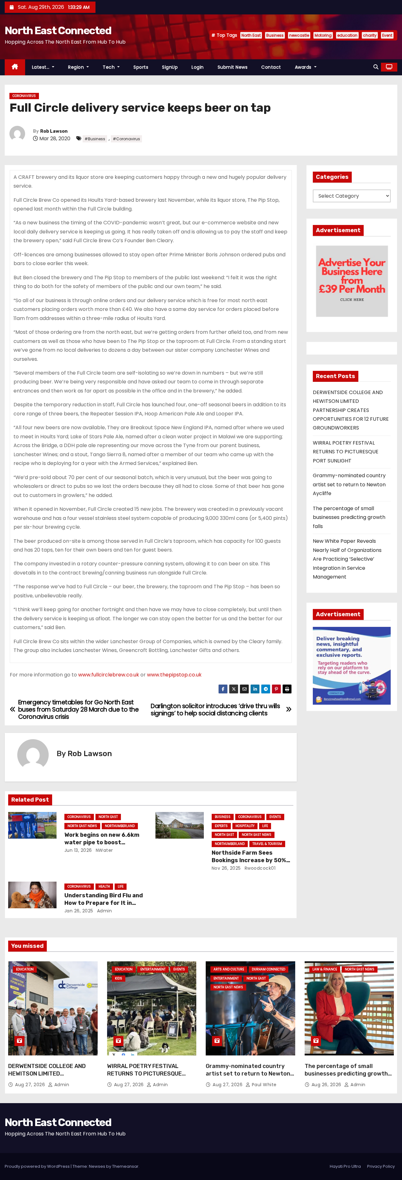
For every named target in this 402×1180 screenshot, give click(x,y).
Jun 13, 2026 (78, 850)
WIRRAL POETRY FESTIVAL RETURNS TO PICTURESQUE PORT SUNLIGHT (345, 451)
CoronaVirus (24, 95)
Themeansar (125, 1166)
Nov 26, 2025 (226, 868)
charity (370, 35)
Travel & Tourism (267, 843)
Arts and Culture (229, 969)
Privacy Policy (381, 1166)
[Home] (15, 67)
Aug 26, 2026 (327, 1084)
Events (275, 816)
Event (387, 35)
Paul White (263, 1084)
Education (25, 969)
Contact (271, 67)
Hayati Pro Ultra (345, 1166)
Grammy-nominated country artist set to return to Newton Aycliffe (349, 484)
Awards (304, 67)
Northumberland (120, 826)
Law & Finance (324, 969)
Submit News (233, 67)
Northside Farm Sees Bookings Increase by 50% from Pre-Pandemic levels (249, 860)
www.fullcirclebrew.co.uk (108, 674)
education (347, 35)
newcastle (299, 35)
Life (265, 826)
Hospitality (245, 826)
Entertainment (153, 969)
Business (275, 35)
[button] (375, 67)
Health (104, 886)
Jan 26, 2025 (78, 911)
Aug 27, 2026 (30, 1084)
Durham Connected (268, 969)
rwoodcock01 (259, 868)
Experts (221, 826)
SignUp (170, 67)
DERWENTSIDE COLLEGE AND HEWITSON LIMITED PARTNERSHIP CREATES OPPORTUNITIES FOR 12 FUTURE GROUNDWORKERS (351, 410)
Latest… (41, 67)
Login (198, 67)
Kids (118, 978)
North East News (82, 826)
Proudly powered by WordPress (38, 1166)
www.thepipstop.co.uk (174, 674)
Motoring (323, 35)
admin (103, 911)
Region (76, 67)
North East (251, 35)
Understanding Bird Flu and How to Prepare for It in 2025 (103, 903)
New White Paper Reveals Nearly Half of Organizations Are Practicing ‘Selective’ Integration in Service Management (347, 558)
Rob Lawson (54, 131)
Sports (140, 67)
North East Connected (58, 30)
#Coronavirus (126, 138)
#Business (94, 138)
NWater (103, 850)
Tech (109, 67)
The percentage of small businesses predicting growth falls (349, 517)
